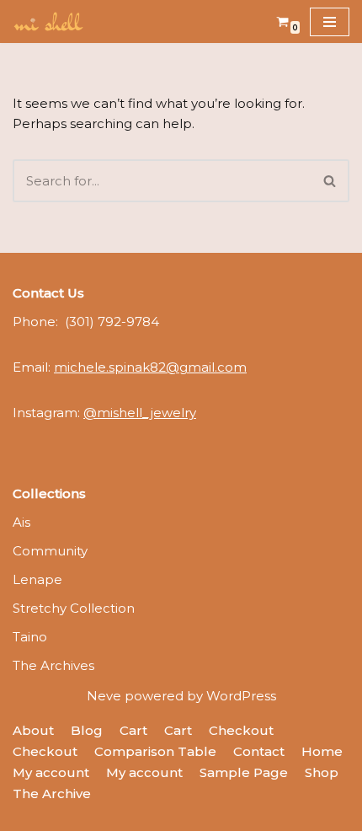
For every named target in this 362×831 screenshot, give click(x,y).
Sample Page (244, 772)
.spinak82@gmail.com (150, 367)
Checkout (241, 730)
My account (51, 772)
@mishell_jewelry (139, 413)
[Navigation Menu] (329, 22)
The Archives (53, 665)
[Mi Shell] (48, 21)
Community (50, 551)
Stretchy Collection (74, 608)
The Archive (52, 793)
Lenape (37, 579)
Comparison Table (155, 751)
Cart (133, 730)
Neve (104, 696)
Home (322, 751)
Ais (21, 522)
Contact (259, 751)
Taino (30, 637)
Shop (321, 772)
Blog (87, 730)
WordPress (241, 696)
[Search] (330, 180)
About (33, 730)
